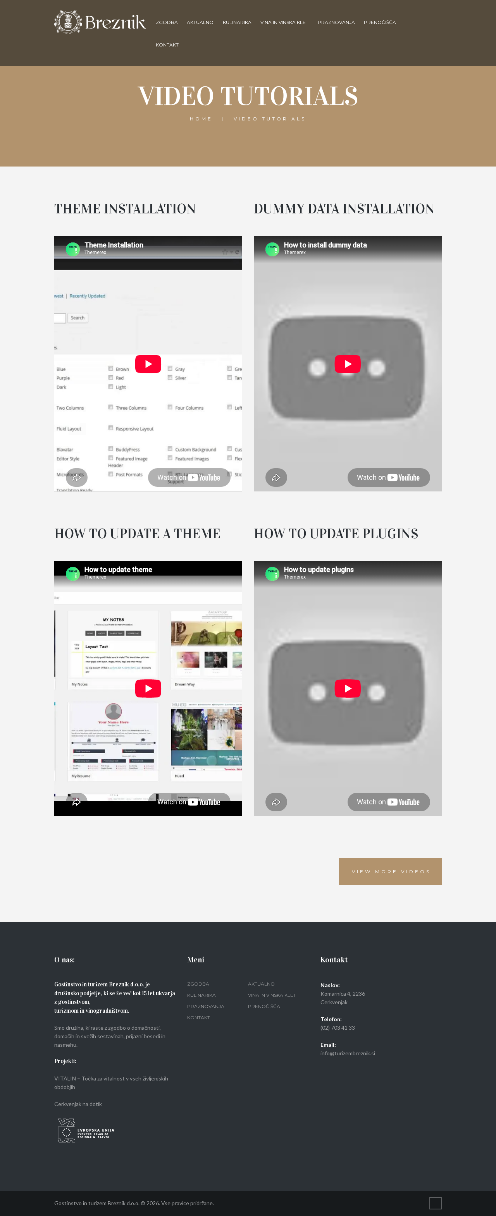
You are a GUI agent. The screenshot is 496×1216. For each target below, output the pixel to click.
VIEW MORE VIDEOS (391, 871)
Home (201, 119)
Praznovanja (336, 22)
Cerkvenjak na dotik (78, 1104)
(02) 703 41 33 (337, 1027)
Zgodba (167, 22)
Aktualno (200, 22)
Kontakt (167, 45)
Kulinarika (237, 22)
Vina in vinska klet (284, 22)
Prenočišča (380, 22)
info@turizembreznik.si (347, 1053)
